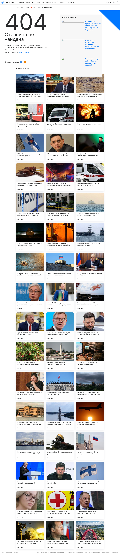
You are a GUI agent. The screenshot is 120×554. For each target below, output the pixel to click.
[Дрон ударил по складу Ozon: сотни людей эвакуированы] (30, 207)
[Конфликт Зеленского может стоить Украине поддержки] (90, 147)
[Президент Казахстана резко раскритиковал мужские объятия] (30, 297)
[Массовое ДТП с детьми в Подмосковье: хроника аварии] (60, 505)
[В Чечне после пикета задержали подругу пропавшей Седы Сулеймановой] (30, 505)
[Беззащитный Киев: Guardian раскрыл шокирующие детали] (90, 386)
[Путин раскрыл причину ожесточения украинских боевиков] (30, 476)
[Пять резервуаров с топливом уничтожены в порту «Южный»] (30, 446)
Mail (3, 552)
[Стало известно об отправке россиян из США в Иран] (90, 416)
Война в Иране (24, 7)
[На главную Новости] (9, 2)
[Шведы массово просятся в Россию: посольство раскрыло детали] (30, 416)
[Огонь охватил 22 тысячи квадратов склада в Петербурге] (60, 237)
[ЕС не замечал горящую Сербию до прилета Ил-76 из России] (60, 147)
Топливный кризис (46, 7)
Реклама (16, 552)
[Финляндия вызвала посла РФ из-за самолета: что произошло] (90, 476)
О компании (9, 552)
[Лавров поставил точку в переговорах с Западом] (90, 505)
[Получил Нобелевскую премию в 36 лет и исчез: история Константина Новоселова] (30, 386)
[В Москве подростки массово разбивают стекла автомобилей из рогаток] (30, 267)
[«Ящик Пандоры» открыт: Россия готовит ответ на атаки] (60, 267)
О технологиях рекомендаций (56, 552)
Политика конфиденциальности (74, 552)
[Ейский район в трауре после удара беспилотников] (90, 177)
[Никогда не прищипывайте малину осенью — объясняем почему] (30, 356)
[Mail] (3, 2)
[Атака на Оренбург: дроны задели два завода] (60, 446)
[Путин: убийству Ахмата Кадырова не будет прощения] (60, 88)
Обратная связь (106, 552)
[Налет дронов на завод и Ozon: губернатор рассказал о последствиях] (30, 118)
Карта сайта (115, 552)
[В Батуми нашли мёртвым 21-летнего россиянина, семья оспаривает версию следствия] (60, 207)
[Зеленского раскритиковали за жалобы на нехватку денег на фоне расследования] (90, 326)
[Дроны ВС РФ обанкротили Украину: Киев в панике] (90, 356)
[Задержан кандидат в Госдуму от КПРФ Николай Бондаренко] (30, 177)
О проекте (44, 552)
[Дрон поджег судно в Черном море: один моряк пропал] (90, 207)
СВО (34, 7)
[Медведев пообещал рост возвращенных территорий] (60, 535)
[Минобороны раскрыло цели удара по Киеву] (60, 386)
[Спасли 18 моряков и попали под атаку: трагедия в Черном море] (30, 88)
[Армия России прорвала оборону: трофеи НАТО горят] (30, 237)
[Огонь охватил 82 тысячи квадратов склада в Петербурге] (60, 177)
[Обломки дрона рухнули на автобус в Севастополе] (60, 356)
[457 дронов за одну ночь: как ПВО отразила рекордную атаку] (30, 535)
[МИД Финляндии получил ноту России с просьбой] (30, 147)
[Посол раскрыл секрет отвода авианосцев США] (90, 237)
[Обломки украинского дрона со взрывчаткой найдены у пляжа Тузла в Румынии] (60, 416)
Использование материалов (92, 552)
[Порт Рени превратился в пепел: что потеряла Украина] (90, 118)
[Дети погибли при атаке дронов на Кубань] (60, 118)
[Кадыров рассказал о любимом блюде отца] (60, 476)
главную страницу (25, 52)
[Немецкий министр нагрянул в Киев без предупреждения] (60, 326)
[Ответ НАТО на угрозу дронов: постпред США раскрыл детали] (60, 297)
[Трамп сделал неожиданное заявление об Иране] (30, 326)
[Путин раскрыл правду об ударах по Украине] (90, 267)
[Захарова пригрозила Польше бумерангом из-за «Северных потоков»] (90, 446)
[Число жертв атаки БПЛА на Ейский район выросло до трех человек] (90, 297)
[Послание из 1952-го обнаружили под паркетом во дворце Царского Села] (90, 88)
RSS (38, 552)
